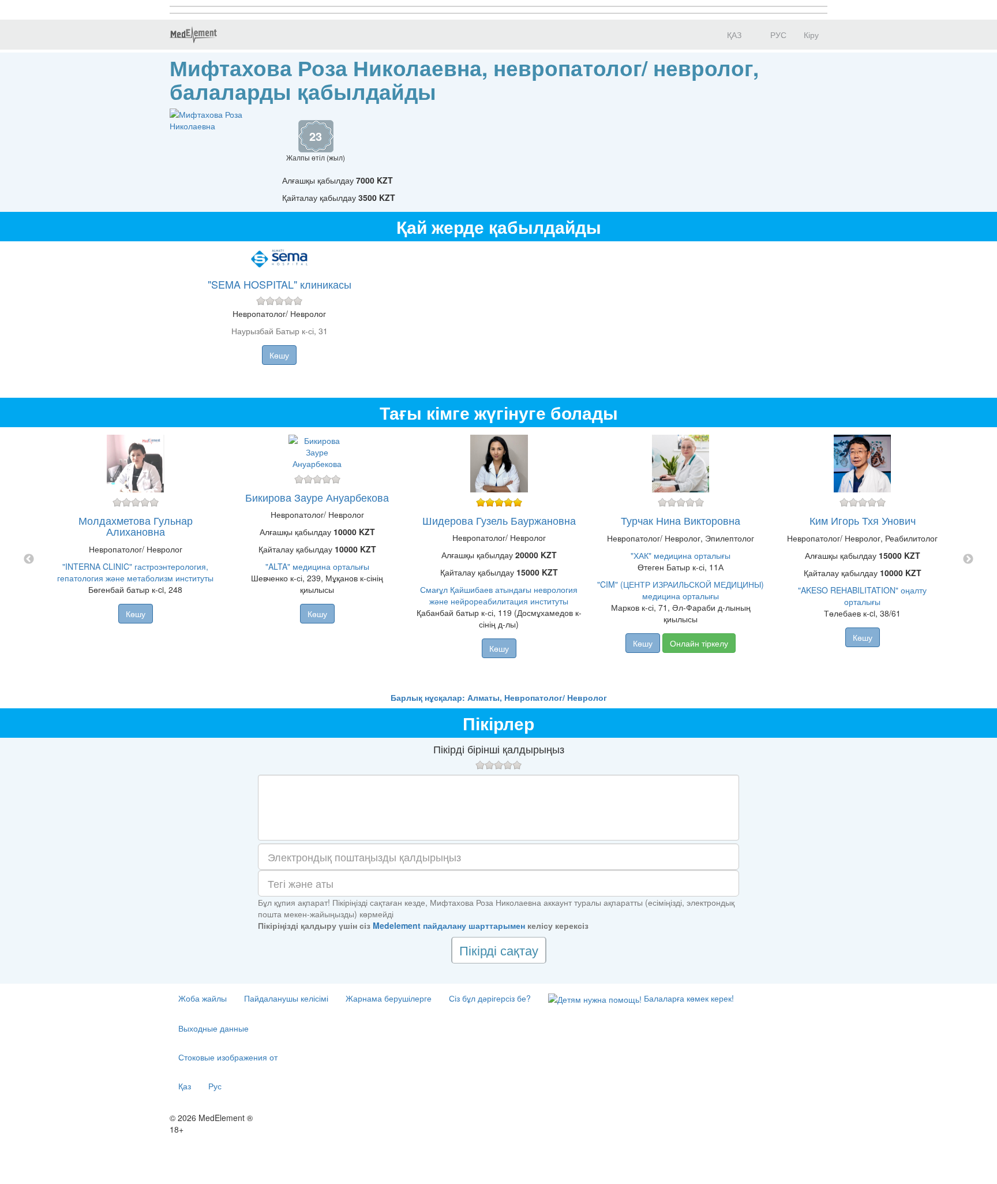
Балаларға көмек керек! (688, 998)
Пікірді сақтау (498, 950)
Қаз (184, 1086)
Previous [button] (29, 559)
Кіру (811, 34)
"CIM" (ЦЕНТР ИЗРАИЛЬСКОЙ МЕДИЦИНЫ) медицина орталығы (680, 590)
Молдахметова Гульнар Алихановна (135, 526)
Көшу (279, 355)
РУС (777, 34)
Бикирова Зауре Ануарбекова (317, 497)
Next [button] (968, 559)
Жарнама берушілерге (389, 998)
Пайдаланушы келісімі (286, 998)
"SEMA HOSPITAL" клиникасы (279, 284)
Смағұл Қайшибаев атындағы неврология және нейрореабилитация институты (499, 595)
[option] (499, 559)
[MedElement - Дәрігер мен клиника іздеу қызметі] (193, 34)
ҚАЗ (733, 34)
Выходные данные (213, 1028)
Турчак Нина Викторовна (680, 520)
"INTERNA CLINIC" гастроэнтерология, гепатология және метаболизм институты (135, 572)
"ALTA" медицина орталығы (317, 566)
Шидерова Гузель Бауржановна (499, 520)
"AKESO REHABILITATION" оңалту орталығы (862, 595)
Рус (215, 1086)
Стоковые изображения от (228, 1057)
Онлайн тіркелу (699, 643)
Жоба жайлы (202, 998)
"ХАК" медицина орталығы (680, 555)
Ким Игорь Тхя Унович (862, 520)
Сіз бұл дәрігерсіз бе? (490, 998)
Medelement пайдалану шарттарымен (449, 925)
